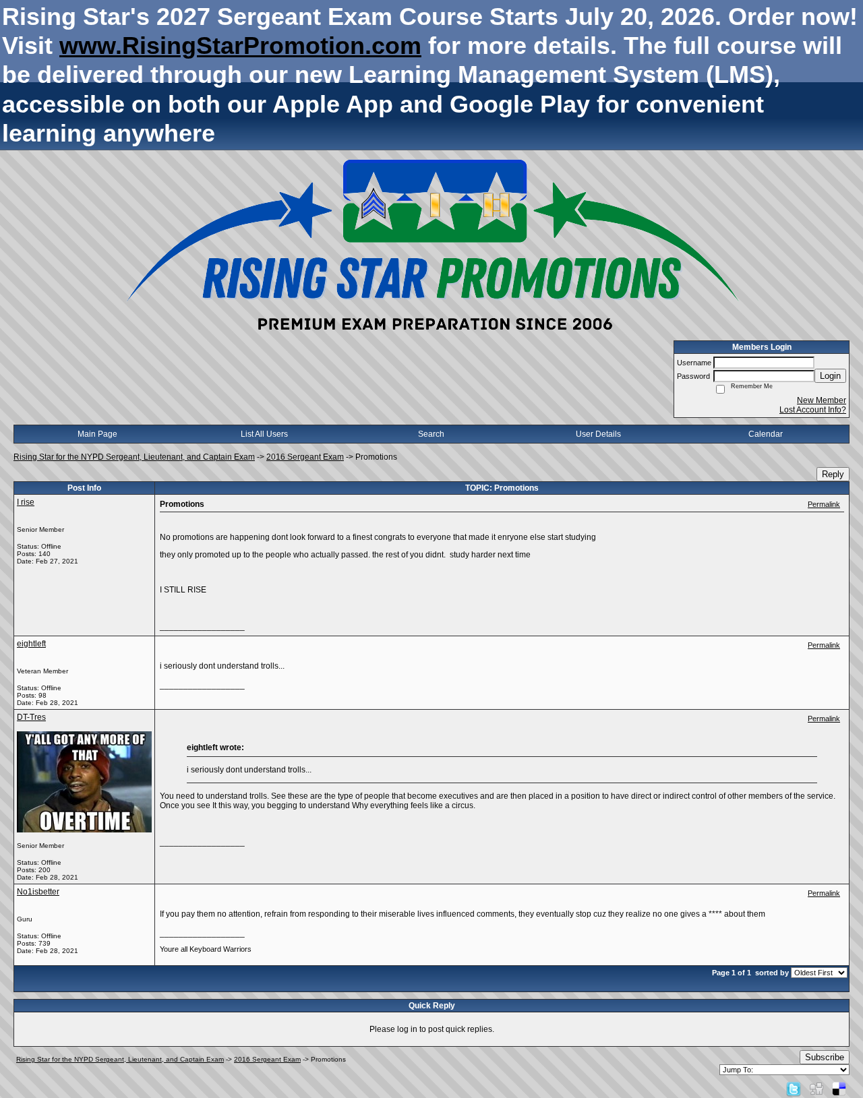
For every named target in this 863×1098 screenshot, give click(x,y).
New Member (821, 400)
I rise (25, 502)
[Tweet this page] (793, 1088)
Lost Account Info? (812, 410)
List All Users (264, 434)
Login (830, 376)
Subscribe (824, 1057)
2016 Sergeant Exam (305, 457)
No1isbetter (38, 891)
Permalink (824, 504)
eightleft (31, 643)
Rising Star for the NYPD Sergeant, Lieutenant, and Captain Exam (134, 457)
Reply (833, 474)
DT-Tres (31, 717)
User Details (598, 434)
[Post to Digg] (816, 1088)
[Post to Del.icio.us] (839, 1088)
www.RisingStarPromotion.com (240, 45)
